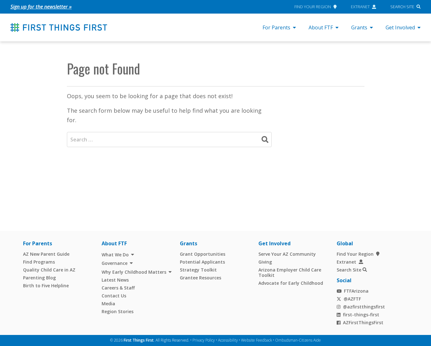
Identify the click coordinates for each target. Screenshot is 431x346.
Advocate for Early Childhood (290, 283)
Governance (114, 263)
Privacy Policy (203, 340)
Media (108, 304)
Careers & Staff (118, 288)
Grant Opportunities (202, 254)
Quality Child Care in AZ (49, 270)
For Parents (276, 27)
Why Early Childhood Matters (134, 272)
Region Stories (117, 311)
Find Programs (39, 262)
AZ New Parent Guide (46, 254)
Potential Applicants (202, 262)
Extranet (360, 6)
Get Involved (400, 27)
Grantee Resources (200, 278)
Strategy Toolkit (198, 270)
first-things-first (361, 315)
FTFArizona (356, 291)
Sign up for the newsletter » (41, 6)
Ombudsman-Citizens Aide (298, 340)
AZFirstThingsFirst (363, 322)
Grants (359, 27)
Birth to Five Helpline (46, 286)
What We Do (115, 255)
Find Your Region (312, 6)
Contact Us (114, 296)
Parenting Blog (39, 278)
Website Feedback (256, 340)
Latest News (115, 280)
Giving (265, 262)
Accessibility (228, 340)
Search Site (402, 6)
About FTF (321, 27)
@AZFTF (352, 299)
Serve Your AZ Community (287, 254)
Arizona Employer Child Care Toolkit (289, 272)
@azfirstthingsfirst (364, 307)
